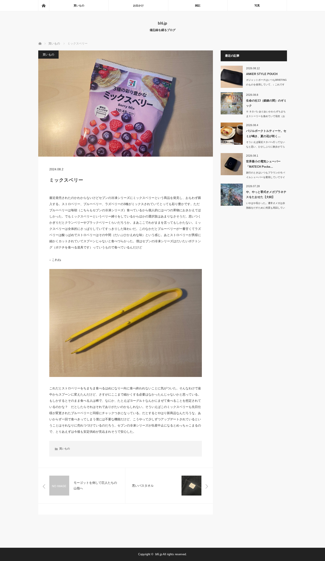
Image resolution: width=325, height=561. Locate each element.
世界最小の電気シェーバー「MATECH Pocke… (263, 164)
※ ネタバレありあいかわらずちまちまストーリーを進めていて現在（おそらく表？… (266, 116)
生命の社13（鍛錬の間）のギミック (266, 103)
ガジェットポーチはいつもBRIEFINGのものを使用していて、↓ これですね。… (266, 84)
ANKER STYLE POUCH (261, 74)
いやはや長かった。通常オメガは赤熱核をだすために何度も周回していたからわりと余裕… (265, 208)
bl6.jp (162, 23)
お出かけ (138, 5)
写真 (257, 5)
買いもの (79, 5)
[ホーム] (43, 5)
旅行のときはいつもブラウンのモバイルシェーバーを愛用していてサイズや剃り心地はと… (265, 177)
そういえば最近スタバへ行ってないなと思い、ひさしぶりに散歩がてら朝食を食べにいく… (265, 147)
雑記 (197, 5)
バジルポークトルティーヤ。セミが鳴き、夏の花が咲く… (266, 133)
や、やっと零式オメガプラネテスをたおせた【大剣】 (266, 194)
